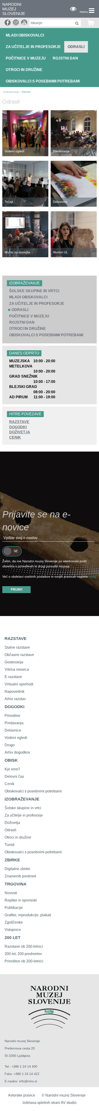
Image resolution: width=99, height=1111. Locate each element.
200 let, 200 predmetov (23, 954)
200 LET (12, 937)
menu (84, 12)
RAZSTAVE (19, 422)
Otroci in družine (24, 70)
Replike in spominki (21, 900)
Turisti (10, 845)
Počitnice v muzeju (26, 58)
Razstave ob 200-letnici (24, 946)
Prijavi (16, 589)
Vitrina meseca (17, 669)
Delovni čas (14, 776)
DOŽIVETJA (19, 432)
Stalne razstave (17, 647)
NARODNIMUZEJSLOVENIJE (13, 9)
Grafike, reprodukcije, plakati (28, 915)
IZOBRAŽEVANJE (22, 799)
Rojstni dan (65, 58)
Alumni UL (60, 252)
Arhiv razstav (15, 699)
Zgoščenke (14, 922)
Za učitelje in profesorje (33, 47)
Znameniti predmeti (20, 876)
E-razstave (13, 677)
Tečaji (9, 202)
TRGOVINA (15, 884)
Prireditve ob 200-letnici (24, 961)
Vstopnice (13, 930)
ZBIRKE (12, 860)
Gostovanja (14, 662)
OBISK (11, 760)
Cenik (9, 784)
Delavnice (60, 202)
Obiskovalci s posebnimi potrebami (43, 81)
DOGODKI (18, 427)
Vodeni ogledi (14, 151)
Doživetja (12, 823)
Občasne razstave (19, 655)
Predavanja (61, 151)
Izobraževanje (11, 91)
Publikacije (14, 908)
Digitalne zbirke (17, 869)
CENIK (15, 437)
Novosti (11, 893)
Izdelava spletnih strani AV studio (49, 1103)
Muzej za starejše (17, 252)
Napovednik (14, 691)
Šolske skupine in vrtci (34, 291)
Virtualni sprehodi (19, 684)
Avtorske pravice (21, 1095)
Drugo (10, 745)
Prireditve (12, 716)
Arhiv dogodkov (17, 752)
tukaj (92, 576)
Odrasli (76, 47)
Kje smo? (12, 769)
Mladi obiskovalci (25, 35)
